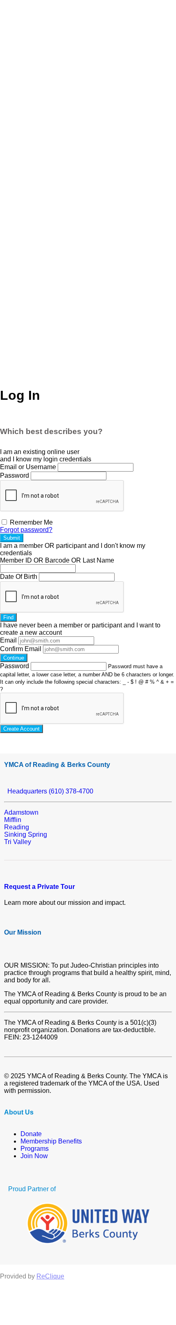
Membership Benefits (51, 1141)
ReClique (50, 1276)
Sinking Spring (25, 834)
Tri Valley (17, 841)
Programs (34, 1148)
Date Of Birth (18, 576)
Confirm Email (20, 648)
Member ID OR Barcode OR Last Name (57, 560)
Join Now (34, 1155)
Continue (13, 658)
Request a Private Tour (39, 886)
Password (14, 475)
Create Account (21, 729)
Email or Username (28, 466)
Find (8, 617)
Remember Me (30, 522)
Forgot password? (26, 529)
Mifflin (12, 819)
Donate (31, 1133)
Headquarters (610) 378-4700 (48, 791)
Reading (16, 827)
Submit (11, 538)
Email (8, 640)
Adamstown (21, 812)
